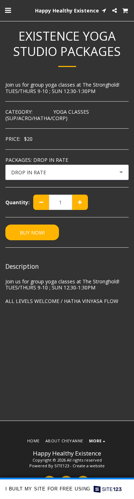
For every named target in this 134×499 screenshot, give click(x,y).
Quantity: (17, 202)
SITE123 (61, 465)
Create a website (89, 465)
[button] (8, 10)
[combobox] (67, 172)
